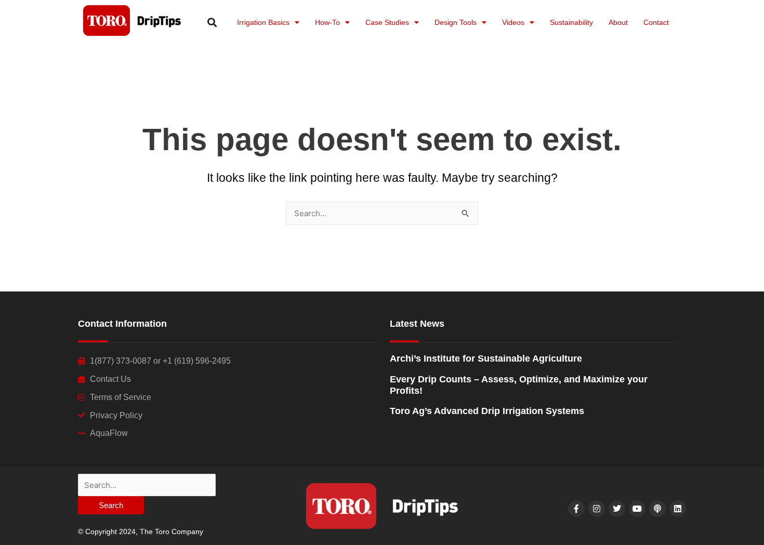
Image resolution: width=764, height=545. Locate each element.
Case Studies (387, 22)
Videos (513, 22)
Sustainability (571, 22)
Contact (656, 22)
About (618, 22)
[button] (211, 22)
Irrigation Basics (263, 22)
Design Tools (455, 22)
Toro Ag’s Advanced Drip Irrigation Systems (487, 411)
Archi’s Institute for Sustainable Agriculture (486, 358)
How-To (327, 22)
